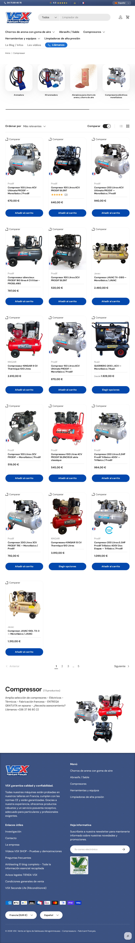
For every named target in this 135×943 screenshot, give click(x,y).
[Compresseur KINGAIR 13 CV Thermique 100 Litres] (67, 516)
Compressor (19, 53)
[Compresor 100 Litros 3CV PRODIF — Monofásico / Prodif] (24, 428)
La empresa (12, 844)
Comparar (93, 126)
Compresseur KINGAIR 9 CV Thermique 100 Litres (23, 367)
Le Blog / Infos (14, 45)
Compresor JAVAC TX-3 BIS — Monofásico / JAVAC (110, 279)
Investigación (13, 831)
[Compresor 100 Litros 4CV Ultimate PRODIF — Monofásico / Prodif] (24, 161)
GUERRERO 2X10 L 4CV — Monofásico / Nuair (107, 367)
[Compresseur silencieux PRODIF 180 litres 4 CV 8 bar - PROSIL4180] (24, 251)
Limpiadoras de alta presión (62, 38)
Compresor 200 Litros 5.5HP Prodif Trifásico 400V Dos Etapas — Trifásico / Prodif (109, 545)
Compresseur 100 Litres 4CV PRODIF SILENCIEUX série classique (66, 457)
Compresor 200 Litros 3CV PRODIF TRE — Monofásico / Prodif (23, 545)
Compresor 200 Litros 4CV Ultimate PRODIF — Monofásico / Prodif (108, 190)
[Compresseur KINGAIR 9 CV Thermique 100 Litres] (24, 339)
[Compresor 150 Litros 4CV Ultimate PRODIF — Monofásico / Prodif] (67, 339)
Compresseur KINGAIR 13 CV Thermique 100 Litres (66, 544)
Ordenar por (13, 126)
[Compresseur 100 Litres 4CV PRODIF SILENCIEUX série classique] (67, 428)
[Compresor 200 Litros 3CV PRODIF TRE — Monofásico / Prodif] (24, 516)
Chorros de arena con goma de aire (91, 770)
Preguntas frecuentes (18, 858)
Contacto (10, 838)
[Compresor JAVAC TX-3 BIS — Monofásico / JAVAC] (111, 251)
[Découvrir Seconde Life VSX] (79, 865)
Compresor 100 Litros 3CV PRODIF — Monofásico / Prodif (24, 456)
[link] (29, 666)
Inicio (7, 53)
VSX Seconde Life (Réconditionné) (25, 888)
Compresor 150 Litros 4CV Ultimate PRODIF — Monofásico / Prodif (65, 368)
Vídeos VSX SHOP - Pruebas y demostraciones (33, 851)
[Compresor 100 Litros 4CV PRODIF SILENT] (67, 161)
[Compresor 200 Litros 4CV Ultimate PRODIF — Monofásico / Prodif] (111, 161)
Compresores (78, 784)
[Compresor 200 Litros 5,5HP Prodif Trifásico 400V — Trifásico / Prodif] (111, 428)
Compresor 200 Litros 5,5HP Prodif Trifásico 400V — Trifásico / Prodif (109, 457)
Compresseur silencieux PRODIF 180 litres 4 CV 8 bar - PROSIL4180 (24, 280)
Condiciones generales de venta (24, 881)
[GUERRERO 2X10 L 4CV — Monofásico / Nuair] (111, 339)
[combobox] (74, 17)
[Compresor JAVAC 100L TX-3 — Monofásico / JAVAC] (24, 604)
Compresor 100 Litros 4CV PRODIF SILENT (65, 189)
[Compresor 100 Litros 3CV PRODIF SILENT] (67, 251)
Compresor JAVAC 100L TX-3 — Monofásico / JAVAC (23, 632)
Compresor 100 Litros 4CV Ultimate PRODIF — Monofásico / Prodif (22, 190)
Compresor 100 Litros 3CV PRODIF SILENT (65, 279)
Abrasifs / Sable (69, 32)
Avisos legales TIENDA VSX (21, 875)
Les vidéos (34, 45)
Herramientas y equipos (84, 790)
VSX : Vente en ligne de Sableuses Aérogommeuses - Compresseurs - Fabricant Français (54, 931)
